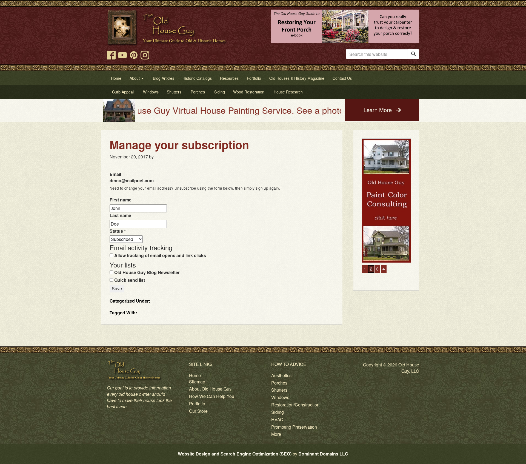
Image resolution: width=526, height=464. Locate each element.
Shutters (279, 390)
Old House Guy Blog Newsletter (146, 272)
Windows (280, 397)
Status (118, 231)
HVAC (277, 419)
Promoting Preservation (294, 427)
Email (132, 177)
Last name (120, 215)
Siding (277, 412)
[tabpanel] (386, 171)
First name (121, 200)
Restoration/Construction (295, 405)
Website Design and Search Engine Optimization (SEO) (234, 454)
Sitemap (197, 381)
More (276, 434)
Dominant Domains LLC (323, 454)
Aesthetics (281, 375)
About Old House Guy (210, 389)
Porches (279, 383)
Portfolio (197, 403)
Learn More (378, 110)
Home (195, 375)
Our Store (198, 411)
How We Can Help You (211, 396)
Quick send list (129, 280)
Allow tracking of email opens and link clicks (159, 255)
